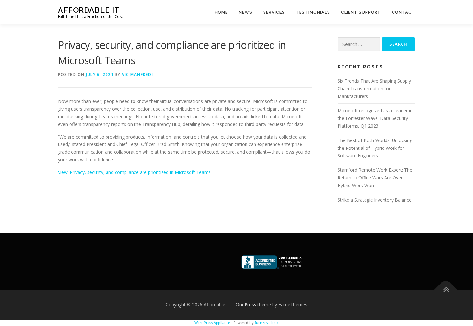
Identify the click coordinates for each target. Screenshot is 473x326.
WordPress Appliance (212, 322)
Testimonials (313, 12)
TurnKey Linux (267, 322)
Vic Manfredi (137, 74)
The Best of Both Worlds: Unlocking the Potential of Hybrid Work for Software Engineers (375, 148)
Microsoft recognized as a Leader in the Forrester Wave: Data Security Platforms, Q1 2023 (375, 118)
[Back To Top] (445, 289)
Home (221, 12)
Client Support (361, 12)
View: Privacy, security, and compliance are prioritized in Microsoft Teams (134, 172)
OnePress (246, 305)
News (245, 12)
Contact (403, 12)
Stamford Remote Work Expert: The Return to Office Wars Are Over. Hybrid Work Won (375, 177)
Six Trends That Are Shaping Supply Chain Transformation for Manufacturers (374, 88)
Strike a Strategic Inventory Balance (375, 200)
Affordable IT (88, 9)
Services (274, 12)
